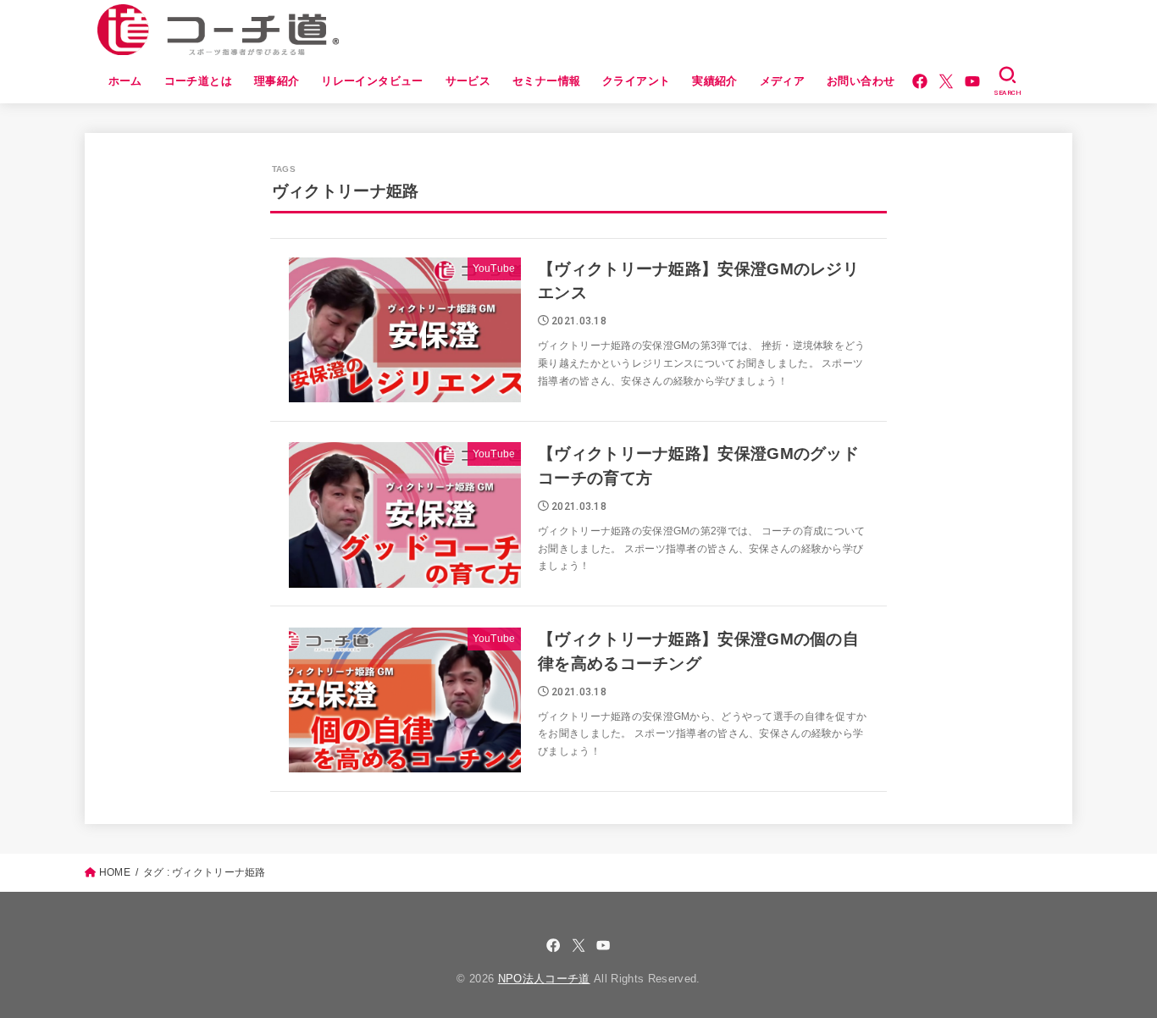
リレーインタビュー (372, 81)
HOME (114, 872)
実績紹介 (715, 81)
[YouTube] (972, 81)
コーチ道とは (198, 81)
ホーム (125, 81)
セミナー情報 (546, 81)
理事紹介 (277, 81)
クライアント (636, 81)
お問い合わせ (860, 81)
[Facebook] (919, 81)
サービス (468, 81)
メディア (782, 81)
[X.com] (946, 81)
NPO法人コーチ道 (544, 978)
